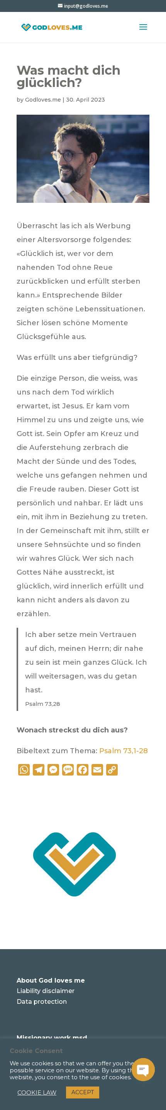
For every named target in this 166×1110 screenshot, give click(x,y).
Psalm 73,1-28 (123, 751)
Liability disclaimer (46, 991)
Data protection (42, 1001)
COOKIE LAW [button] (36, 1092)
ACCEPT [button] (82, 1092)
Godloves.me (43, 99)
